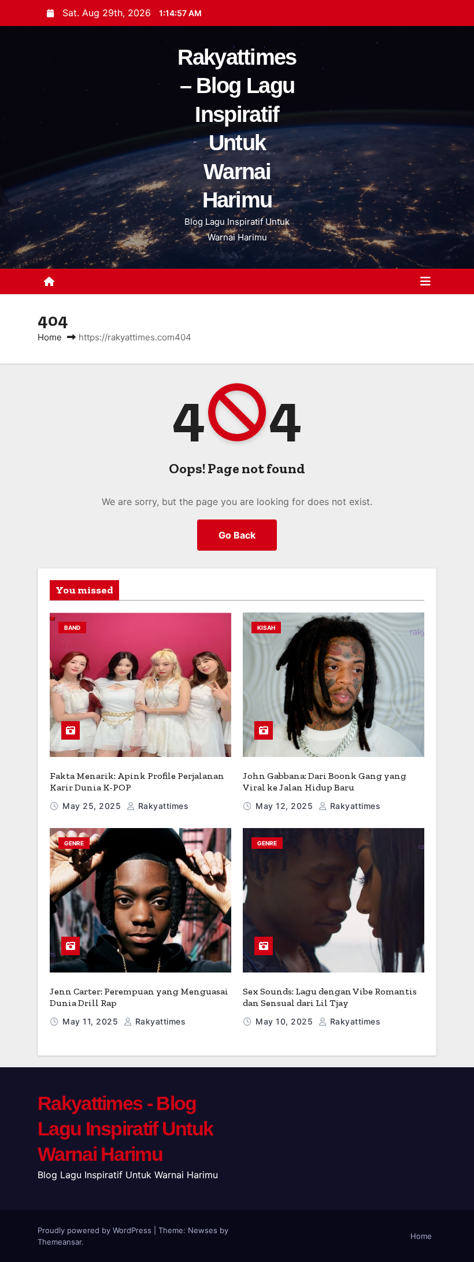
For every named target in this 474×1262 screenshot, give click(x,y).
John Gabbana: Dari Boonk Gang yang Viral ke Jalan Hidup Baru (324, 781)
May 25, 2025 (93, 806)
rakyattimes (161, 806)
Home (50, 337)
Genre (74, 843)
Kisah (266, 627)
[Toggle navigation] (425, 281)
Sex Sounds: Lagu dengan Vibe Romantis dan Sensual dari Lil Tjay (330, 997)
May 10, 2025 (285, 1021)
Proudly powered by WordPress (96, 1230)
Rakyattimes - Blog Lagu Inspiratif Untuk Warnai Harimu (125, 1128)
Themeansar (60, 1241)
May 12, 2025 (285, 806)
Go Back (237, 535)
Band (72, 627)
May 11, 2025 (91, 1021)
